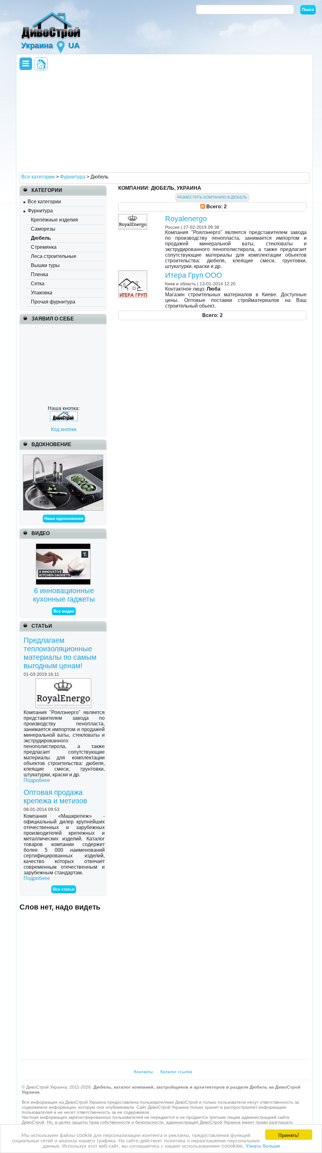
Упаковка (41, 292)
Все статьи (64, 889)
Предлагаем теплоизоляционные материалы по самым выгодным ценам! (60, 653)
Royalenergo (186, 219)
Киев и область (180, 283)
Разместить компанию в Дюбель (212, 197)
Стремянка (44, 247)
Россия (172, 227)
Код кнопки (63, 429)
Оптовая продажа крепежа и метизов (55, 796)
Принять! (288, 1135)
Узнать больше (263, 1145)
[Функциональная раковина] (63, 457)
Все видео (63, 611)
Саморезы (43, 229)
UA (74, 45)
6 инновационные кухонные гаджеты (64, 595)
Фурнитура (40, 210)
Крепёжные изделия (54, 219)
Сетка (37, 283)
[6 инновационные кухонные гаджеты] (64, 546)
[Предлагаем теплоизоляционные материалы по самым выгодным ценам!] (64, 681)
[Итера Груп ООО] (133, 273)
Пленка (39, 274)
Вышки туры (45, 265)
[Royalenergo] (133, 216)
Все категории (44, 201)
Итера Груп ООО (193, 275)
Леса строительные (53, 256)
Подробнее (37, 780)
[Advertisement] (162, 121)
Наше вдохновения (63, 518)
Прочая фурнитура (53, 301)
